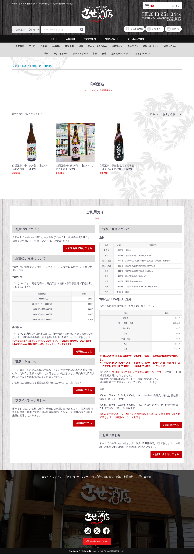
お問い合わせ (111, 39)
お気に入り (157, 29)
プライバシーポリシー (76, 476)
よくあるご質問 (135, 39)
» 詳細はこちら (84, 351)
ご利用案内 (90, 39)
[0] (147, 5)
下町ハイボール (60, 53)
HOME (53, 39)
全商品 (16, 65)
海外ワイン (132, 46)
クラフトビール (80, 53)
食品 (104, 53)
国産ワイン (117, 46)
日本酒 (43, 46)
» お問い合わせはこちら (166, 454)
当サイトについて (51, 476)
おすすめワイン (142, 53)
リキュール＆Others (97, 46)
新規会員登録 (136, 29)
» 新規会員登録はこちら (79, 248)
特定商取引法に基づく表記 (106, 476)
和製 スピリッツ (151, 46)
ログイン (176, 29)
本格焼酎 (56, 46)
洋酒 (46, 53)
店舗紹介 (70, 39)
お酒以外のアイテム (120, 53)
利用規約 (128, 476)
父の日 (32, 46)
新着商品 (19, 46)
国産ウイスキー (171, 46)
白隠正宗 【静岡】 (43, 65)
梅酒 (81, 46)
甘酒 (95, 53)
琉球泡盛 (69, 46)
